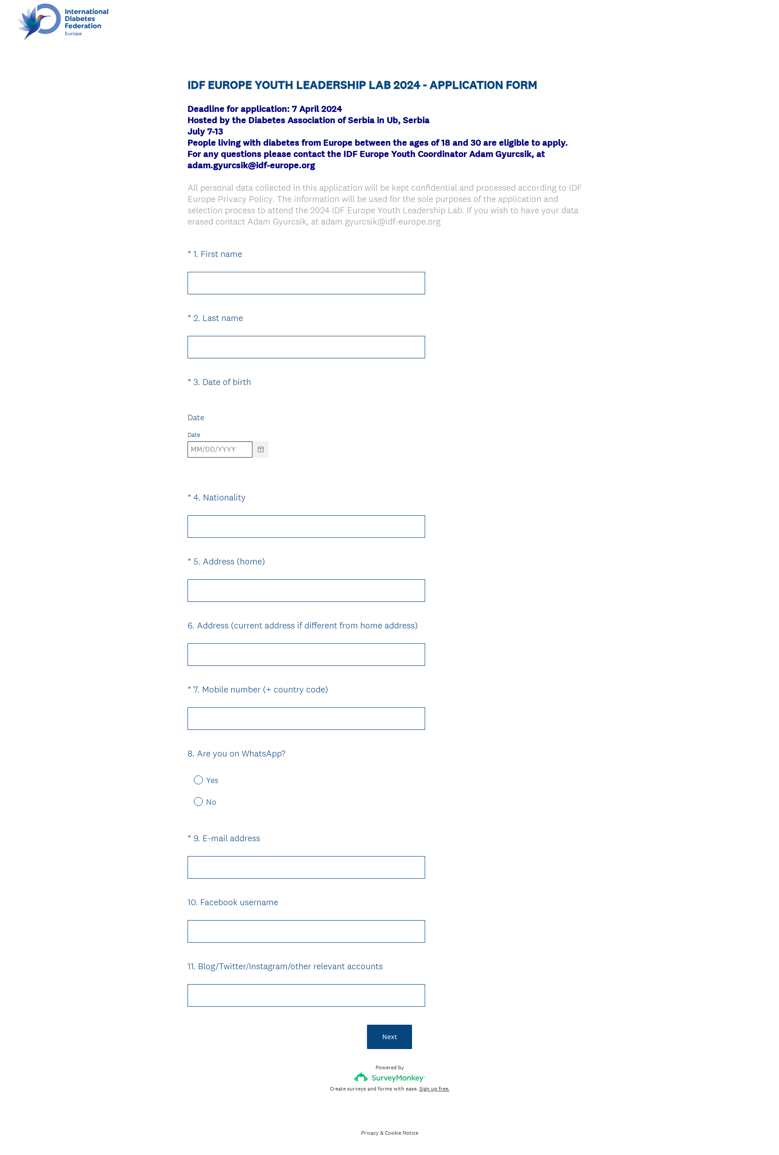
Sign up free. (434, 1088)
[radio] (192, 779)
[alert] (389, 465)
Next (389, 1036)
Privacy (370, 1133)
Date (196, 417)
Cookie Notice (401, 1133)
